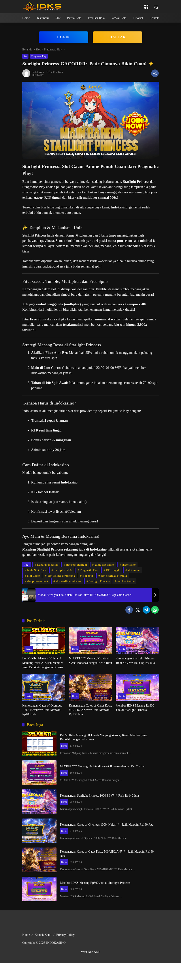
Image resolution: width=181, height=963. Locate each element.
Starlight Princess (99, 581)
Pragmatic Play (39, 56)
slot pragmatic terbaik (114, 575)
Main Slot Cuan (36, 570)
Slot (25, 56)
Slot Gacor (33, 575)
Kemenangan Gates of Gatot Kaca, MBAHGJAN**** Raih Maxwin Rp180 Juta (90, 710)
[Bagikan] (155, 73)
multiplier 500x (63, 570)
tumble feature (126, 581)
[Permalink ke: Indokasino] (27, 73)
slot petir (88, 575)
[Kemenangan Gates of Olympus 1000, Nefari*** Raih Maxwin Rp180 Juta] (43, 687)
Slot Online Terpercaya (61, 575)
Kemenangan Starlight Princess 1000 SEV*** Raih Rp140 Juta (135, 660)
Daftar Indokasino (47, 564)
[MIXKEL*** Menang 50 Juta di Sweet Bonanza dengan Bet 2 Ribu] (90, 640)
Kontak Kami (43, 934)
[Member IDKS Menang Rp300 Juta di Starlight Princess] (137, 687)
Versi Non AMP (90, 951)
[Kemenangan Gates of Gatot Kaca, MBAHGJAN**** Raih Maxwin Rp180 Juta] (90, 687)
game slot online (105, 564)
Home (26, 934)
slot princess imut (37, 581)
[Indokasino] (42, 6)
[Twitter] (137, 610)
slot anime (134, 570)
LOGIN (63, 37)
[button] (146, 6)
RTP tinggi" (113, 570)
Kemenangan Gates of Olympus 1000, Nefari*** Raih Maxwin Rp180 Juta (42, 710)
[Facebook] (129, 610)
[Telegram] (146, 610)
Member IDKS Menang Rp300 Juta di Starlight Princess (135, 708)
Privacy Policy (65, 934)
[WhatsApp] (155, 610)
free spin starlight (76, 564)
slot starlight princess (68, 581)
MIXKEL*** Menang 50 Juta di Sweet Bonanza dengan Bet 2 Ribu (90, 660)
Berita (29, 648)
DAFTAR (117, 37)
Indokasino (38, 72)
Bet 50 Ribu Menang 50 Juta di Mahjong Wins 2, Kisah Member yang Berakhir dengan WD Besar (42, 663)
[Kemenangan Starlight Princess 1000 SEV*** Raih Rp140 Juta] (137, 640)
